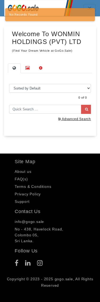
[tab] (14, 68)
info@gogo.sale (29, 221)
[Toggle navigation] (89, 8)
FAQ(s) (21, 179)
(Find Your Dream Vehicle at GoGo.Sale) (42, 50)
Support (22, 201)
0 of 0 (82, 97)
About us (23, 171)
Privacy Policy (28, 194)
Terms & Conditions (33, 186)
